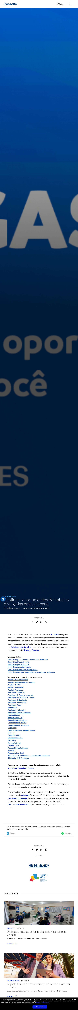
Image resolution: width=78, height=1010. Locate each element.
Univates (55, 634)
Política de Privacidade (42, 1002)
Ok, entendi (39, 1007)
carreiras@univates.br (17, 798)
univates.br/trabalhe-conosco (21, 768)
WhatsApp (25, 795)
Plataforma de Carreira (21, 647)
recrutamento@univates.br (19, 804)
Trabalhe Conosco (31, 650)
